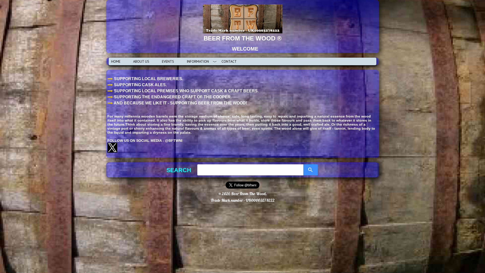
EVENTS (168, 61)
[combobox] (250, 169)
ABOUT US (141, 61)
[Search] (310, 169)
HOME (115, 61)
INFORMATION (198, 61)
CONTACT (229, 61)
